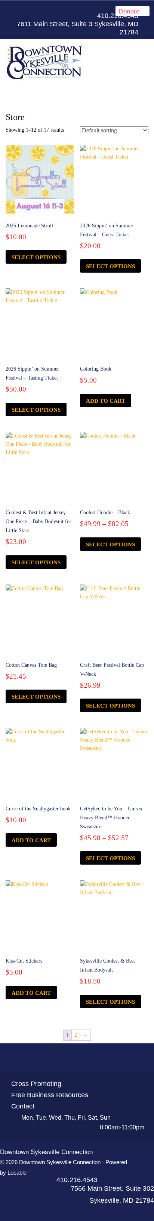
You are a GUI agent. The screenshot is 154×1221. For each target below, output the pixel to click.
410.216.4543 (77, 1180)
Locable (17, 1172)
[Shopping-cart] (103, 1057)
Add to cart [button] (105, 401)
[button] (77, 93)
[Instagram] (90, 1057)
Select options (36, 257)
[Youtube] (77, 1057)
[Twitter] (63, 1057)
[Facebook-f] (110, 8)
